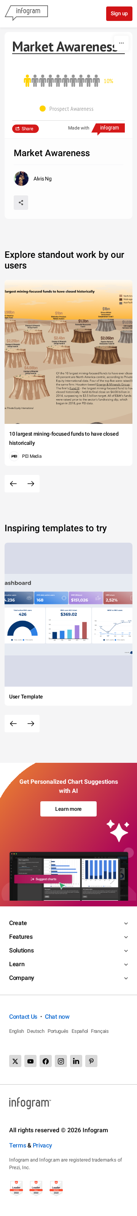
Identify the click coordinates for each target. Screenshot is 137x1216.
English (16, 1031)
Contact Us (23, 1016)
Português (58, 1031)
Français (100, 1031)
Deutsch (36, 1031)
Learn (17, 964)
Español (80, 1031)
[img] (27, 81)
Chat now (57, 1016)
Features (21, 936)
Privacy (42, 1145)
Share (27, 128)
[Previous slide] (13, 483)
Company (21, 977)
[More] (121, 43)
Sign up (119, 13)
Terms (17, 1145)
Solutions (21, 950)
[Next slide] (31, 483)
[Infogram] (26, 13)
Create (18, 923)
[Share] (21, 202)
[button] (68, 108)
